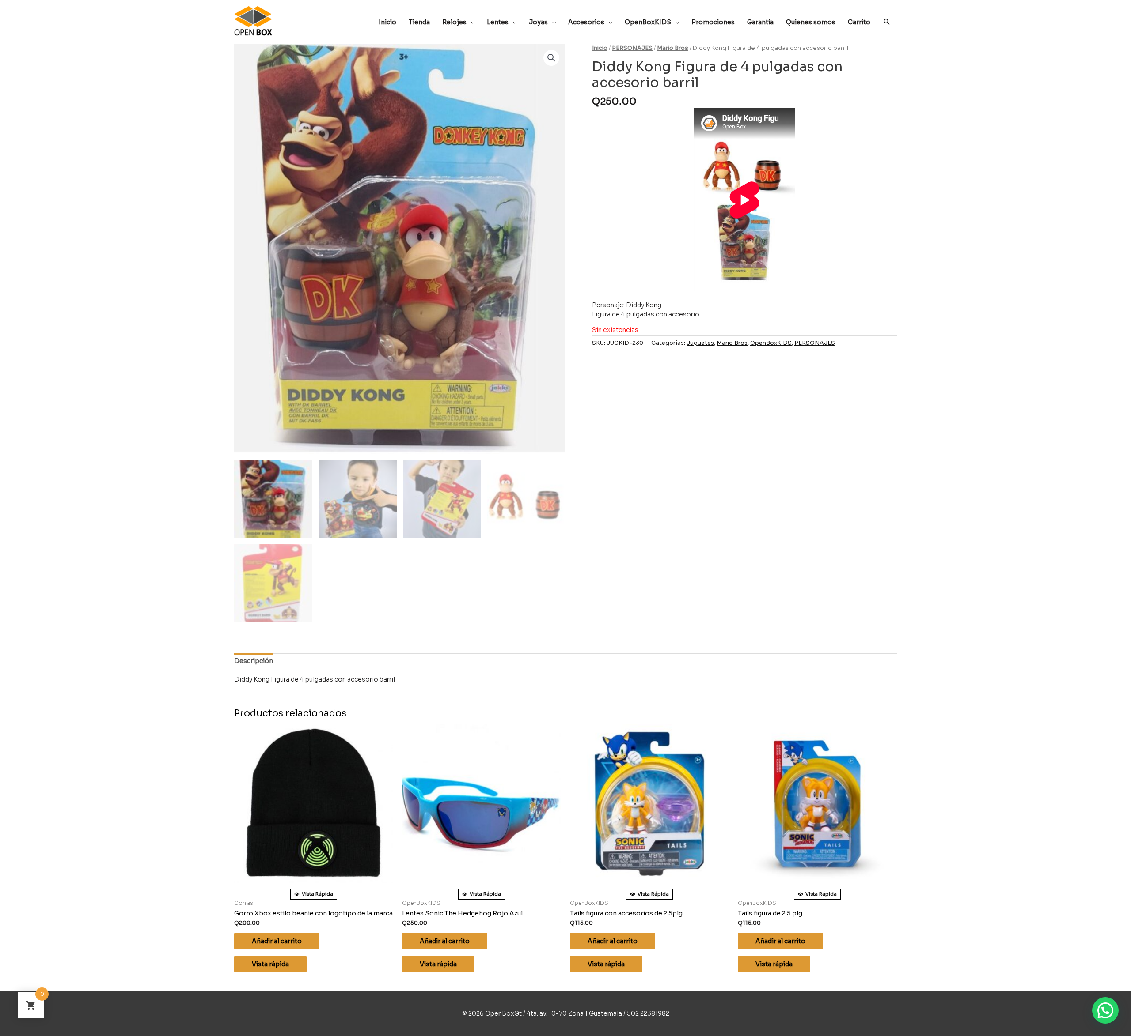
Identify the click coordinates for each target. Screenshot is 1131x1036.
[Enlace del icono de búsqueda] (887, 22)
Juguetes (700, 343)
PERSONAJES (632, 48)
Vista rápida (270, 964)
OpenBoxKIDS (771, 343)
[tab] (253, 661)
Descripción (253, 661)
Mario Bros (672, 48)
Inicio (599, 48)
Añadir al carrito (277, 941)
